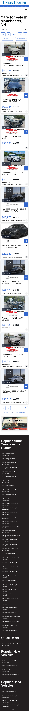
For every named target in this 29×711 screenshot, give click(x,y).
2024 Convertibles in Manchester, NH (11, 617)
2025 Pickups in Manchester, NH (9, 563)
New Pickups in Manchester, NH (9, 666)
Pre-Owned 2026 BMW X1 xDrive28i (13, 319)
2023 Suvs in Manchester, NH (9, 499)
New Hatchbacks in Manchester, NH (10, 675)
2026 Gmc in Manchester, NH (9, 472)
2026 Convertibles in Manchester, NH (11, 536)
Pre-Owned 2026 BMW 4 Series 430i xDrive (12, 101)
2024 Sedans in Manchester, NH (9, 517)
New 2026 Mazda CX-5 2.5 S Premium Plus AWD (14, 210)
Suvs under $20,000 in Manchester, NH (11, 644)
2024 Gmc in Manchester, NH (9, 531)
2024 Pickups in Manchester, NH (9, 545)
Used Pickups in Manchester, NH (9, 701)
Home (2, 6)
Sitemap (14, 709)
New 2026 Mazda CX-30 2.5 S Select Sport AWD (14, 246)
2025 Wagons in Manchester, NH (9, 594)
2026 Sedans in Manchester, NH (9, 508)
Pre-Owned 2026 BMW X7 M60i (13, 137)
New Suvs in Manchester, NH (9, 661)
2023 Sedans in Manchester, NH (9, 513)
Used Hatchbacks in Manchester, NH (10, 705)
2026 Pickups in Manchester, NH (9, 468)
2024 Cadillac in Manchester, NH (9, 572)
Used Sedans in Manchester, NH (9, 696)
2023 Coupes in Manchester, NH (9, 626)
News (6, 6)
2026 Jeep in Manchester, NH (9, 612)
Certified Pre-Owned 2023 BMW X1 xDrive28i (12, 355)
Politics (11, 6)
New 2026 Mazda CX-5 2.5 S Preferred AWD (14, 392)
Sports (22, 6)
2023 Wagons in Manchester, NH (9, 631)
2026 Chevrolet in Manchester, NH (10, 504)
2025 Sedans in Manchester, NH (9, 522)
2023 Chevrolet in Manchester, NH (10, 549)
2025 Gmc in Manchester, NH (9, 554)
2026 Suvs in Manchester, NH (9, 454)
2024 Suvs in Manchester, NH (9, 486)
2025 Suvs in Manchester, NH (9, 481)
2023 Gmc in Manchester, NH (9, 581)
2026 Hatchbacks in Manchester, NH (10, 526)
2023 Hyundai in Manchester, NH (9, 608)
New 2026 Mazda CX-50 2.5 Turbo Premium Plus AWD (13, 283)
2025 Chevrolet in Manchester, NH (10, 567)
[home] (14, 2)
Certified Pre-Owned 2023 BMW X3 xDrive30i (12, 173)
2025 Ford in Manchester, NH (9, 590)
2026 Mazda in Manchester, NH (9, 459)
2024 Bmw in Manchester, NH (9, 495)
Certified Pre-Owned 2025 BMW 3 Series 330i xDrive (12, 64)
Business (16, 6)
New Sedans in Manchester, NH (9, 670)
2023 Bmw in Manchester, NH (9, 490)
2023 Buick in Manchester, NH (9, 603)
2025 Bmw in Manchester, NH (9, 477)
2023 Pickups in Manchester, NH (9, 540)
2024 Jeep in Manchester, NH (9, 576)
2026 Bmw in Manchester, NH (9, 463)
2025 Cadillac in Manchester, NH (9, 585)
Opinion (26, 6)
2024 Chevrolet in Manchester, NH (10, 599)
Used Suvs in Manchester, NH (9, 692)
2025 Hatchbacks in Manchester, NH (10, 558)
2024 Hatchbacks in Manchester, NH (10, 622)
